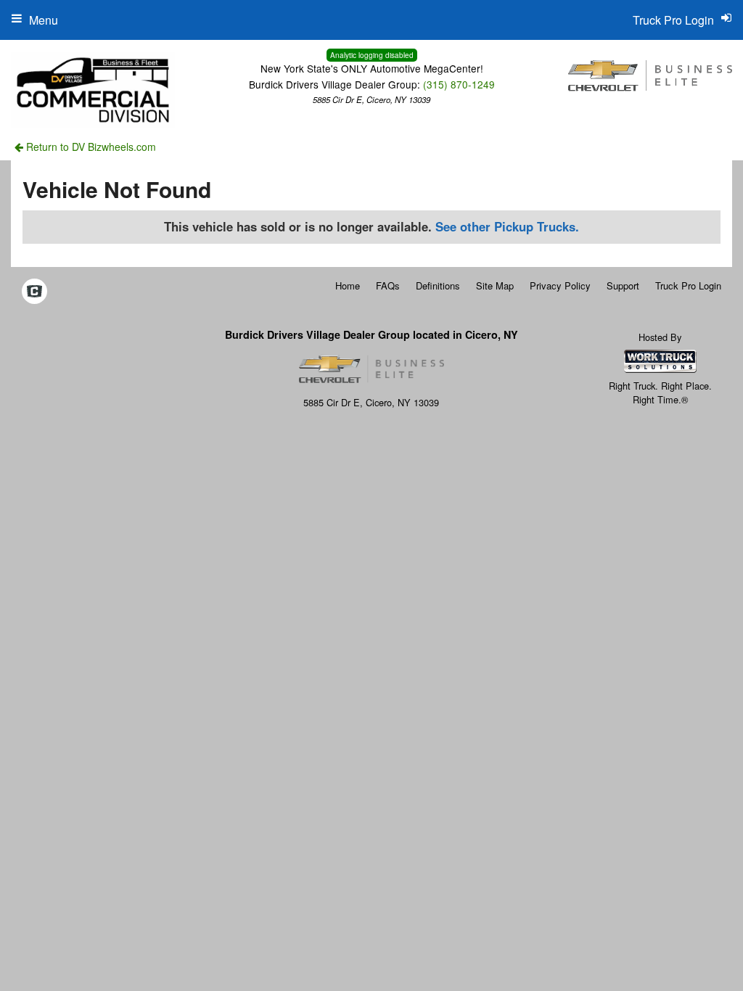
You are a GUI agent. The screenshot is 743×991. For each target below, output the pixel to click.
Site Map (495, 285)
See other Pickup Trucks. (507, 226)
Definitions (438, 285)
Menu (43, 20)
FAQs (388, 285)
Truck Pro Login (688, 285)
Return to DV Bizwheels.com (89, 146)
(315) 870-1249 (459, 84)
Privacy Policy (560, 285)
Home (347, 285)
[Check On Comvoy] (34, 291)
